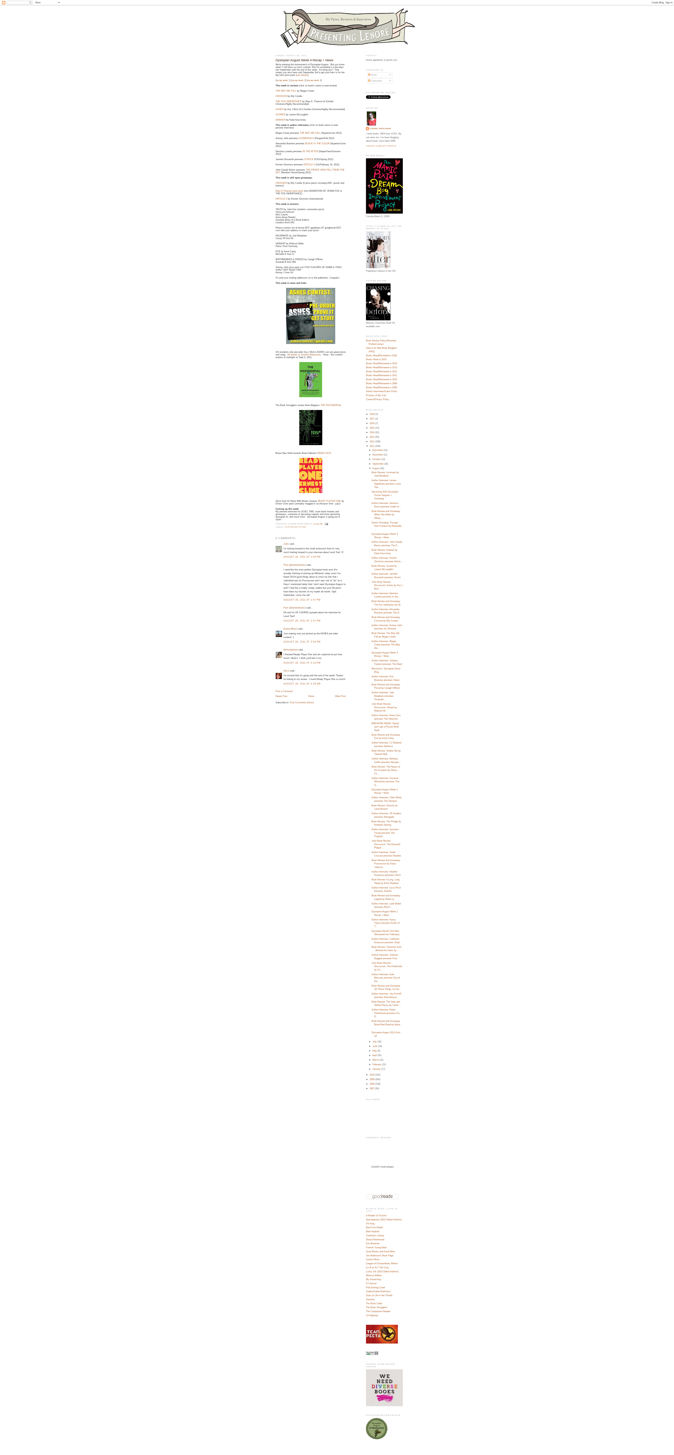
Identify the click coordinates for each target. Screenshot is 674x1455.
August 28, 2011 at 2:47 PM (302, 599)
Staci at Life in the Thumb (379, 1295)
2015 (372, 427)
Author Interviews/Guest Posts (381, 391)
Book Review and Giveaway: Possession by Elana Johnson (386, 863)
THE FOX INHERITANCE (289, 101)
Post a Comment (284, 691)
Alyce (286, 670)
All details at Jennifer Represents (304, 354)
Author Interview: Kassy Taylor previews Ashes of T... (386, 923)
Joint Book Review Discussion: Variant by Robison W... (384, 707)
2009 (372, 1079)
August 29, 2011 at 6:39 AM (302, 683)
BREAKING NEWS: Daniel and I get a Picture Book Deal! (385, 727)
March (375, 1060)
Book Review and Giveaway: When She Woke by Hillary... (386, 514)
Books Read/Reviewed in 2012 (381, 371)
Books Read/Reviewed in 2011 (381, 375)
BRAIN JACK (324, 453)
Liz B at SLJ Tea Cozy (377, 1267)
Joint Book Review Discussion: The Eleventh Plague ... (386, 844)
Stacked (370, 1299)
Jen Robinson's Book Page (379, 1255)
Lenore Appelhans (380, 129)
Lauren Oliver (372, 1259)
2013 (372, 437)
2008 (372, 1084)
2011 (372, 446)
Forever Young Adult (376, 1247)
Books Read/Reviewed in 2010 (381, 379)
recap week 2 (298, 80)
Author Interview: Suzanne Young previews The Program (385, 833)
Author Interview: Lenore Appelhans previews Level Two (386, 483)
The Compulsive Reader (378, 1311)
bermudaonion (290, 649)
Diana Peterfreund (375, 1239)
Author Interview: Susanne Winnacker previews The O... (385, 781)
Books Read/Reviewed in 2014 (381, 363)
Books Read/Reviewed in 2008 (381, 387)
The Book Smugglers (376, 1307)
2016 (372, 423)
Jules (286, 544)
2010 (372, 1074)
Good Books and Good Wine (380, 1251)
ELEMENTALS (306, 138)
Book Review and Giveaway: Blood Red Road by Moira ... (386, 1024)
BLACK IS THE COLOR (317, 143)
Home (311, 696)
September (378, 463)
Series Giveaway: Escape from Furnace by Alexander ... (387, 526)
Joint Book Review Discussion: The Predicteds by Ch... (387, 966)
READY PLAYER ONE (329, 501)
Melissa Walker (374, 1275)
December (378, 450)
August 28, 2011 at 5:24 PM (302, 663)
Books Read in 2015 (376, 359)
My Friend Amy (373, 1279)
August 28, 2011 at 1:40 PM (302, 556)
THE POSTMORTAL (331, 405)
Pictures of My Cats (376, 395)
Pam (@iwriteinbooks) (294, 565)
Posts (373, 75)
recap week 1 (283, 80)
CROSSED (281, 96)
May (375, 1050)
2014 (372, 432)
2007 (372, 1088)
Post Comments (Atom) (302, 702)
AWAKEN (281, 119)
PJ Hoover (371, 1283)
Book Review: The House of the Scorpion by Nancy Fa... (386, 770)
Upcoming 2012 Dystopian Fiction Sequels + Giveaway (385, 495)
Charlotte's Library (375, 1235)
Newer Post (281, 696)
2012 (372, 441)
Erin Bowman (372, 1243)
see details (302, 75)
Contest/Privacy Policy (377, 399)
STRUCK (308, 159)
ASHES (279, 109)
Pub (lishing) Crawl (375, 1287)
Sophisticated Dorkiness (378, 1291)
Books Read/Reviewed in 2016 (381, 355)
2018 (372, 414)
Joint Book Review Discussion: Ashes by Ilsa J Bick (387, 585)
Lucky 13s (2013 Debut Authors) (382, 1271)
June (375, 1046)
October (376, 459)
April (375, 1055)
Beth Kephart (372, 1231)
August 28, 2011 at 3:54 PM (302, 641)
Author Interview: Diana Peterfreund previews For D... (386, 1013)
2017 (372, 418)
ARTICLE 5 (309, 164)
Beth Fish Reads (374, 1227)
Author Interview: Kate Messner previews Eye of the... (386, 978)
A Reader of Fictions (376, 1215)
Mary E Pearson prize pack (289, 191)
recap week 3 (314, 80)
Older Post (340, 696)
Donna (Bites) (290, 628)
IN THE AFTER (310, 151)
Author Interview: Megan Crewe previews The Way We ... (386, 644)
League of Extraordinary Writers (382, 1263)
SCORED (280, 114)
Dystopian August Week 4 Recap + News (304, 60)
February (377, 1064)
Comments (376, 81)
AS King (370, 1223)
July (374, 1041)
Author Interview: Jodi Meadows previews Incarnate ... (383, 696)
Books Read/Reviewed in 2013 (381, 367)
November (378, 454)
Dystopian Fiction (295, 527)
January (376, 1069)
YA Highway (372, 1315)
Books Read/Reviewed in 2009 (381, 383)
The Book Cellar (374, 1303)
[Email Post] (326, 524)
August (376, 468)
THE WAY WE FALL (286, 91)
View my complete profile (381, 146)
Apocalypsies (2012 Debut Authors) (384, 1219)
